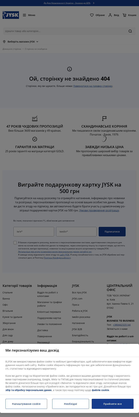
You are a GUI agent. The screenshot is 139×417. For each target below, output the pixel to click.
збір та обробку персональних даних (28, 390)
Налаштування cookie (26, 403)
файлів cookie (100, 390)
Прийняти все (112, 403)
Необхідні (70, 403)
